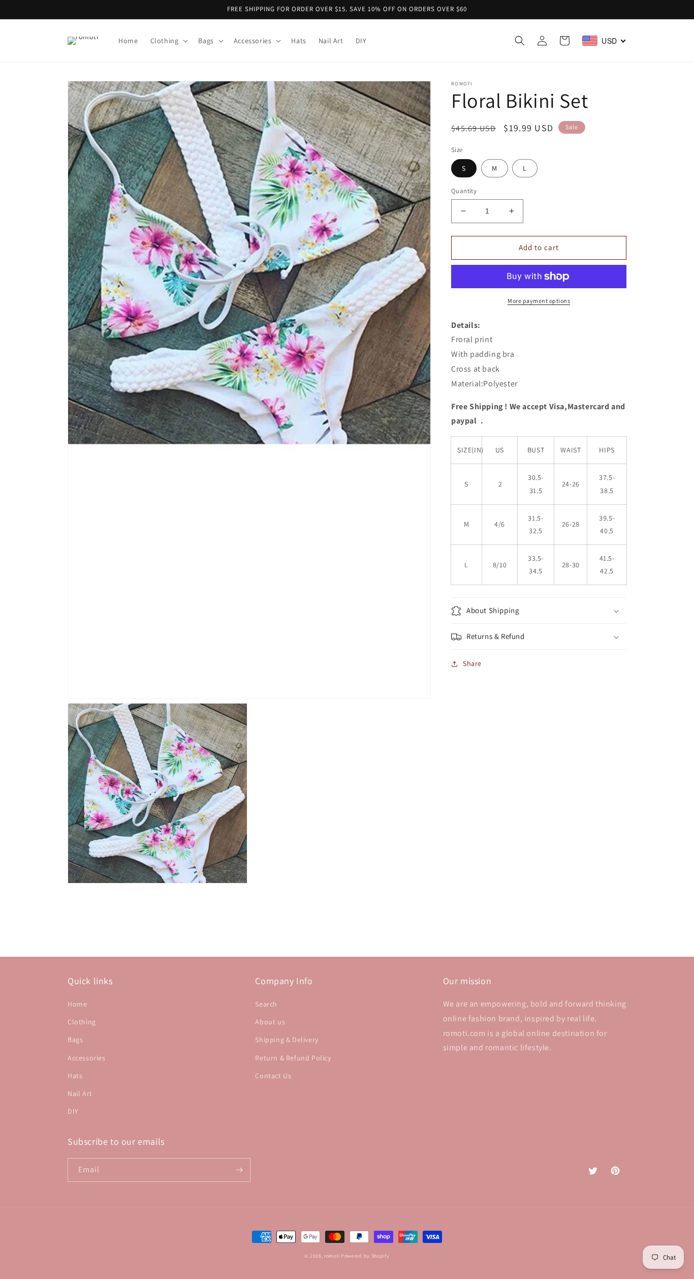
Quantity (464, 191)
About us (270, 1021)
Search (266, 1004)
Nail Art (80, 1093)
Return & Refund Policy (293, 1057)
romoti (331, 1256)
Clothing (82, 1021)
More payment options (539, 300)
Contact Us (273, 1075)
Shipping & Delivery (286, 1039)
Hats (75, 1075)
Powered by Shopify (365, 1256)
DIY (73, 1111)
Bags (75, 1039)
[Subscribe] (239, 1170)
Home (77, 1004)
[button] (168, 40)
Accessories (87, 1057)
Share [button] (472, 663)
